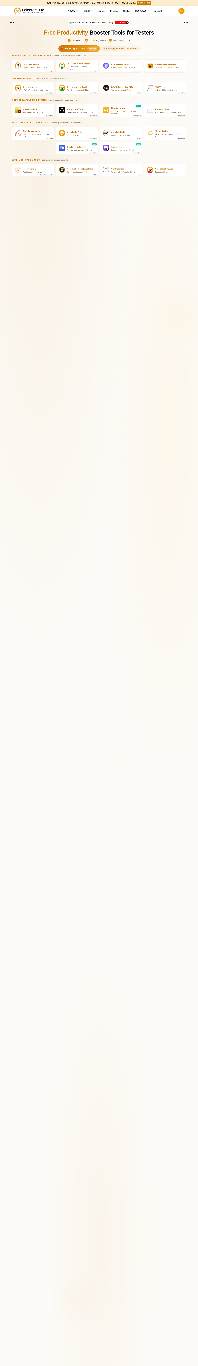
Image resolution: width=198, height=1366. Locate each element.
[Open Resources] (148, 11)
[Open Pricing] (92, 11)
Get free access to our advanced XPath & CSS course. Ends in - (80, 2)
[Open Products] (77, 11)
